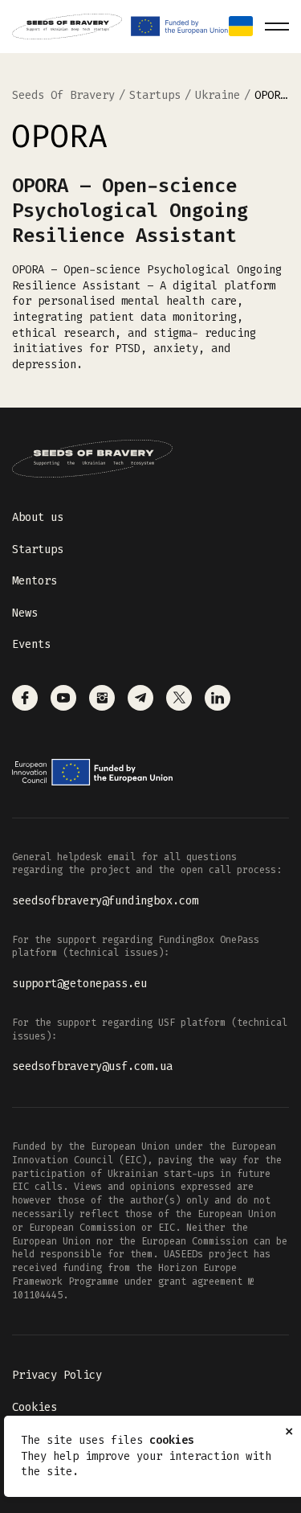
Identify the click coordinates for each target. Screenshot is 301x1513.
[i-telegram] (140, 698)
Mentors (34, 580)
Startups (37, 549)
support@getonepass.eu (79, 983)
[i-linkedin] (217, 698)
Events (31, 644)
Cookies (34, 1407)
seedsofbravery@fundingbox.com (105, 900)
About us (37, 517)
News (25, 613)
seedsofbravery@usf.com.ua (92, 1066)
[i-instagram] (102, 698)
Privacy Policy (57, 1375)
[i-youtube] (63, 698)
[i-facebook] (25, 698)
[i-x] (179, 698)
